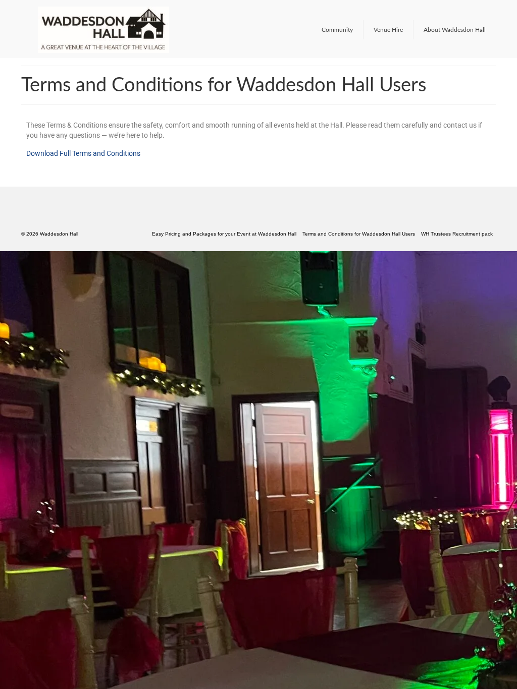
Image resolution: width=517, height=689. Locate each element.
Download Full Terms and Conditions (83, 153)
